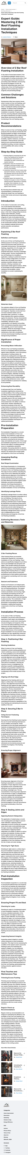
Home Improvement (11, 9)
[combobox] (18, 3)
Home (2, 9)
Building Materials (6, 11)
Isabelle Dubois (7, 37)
